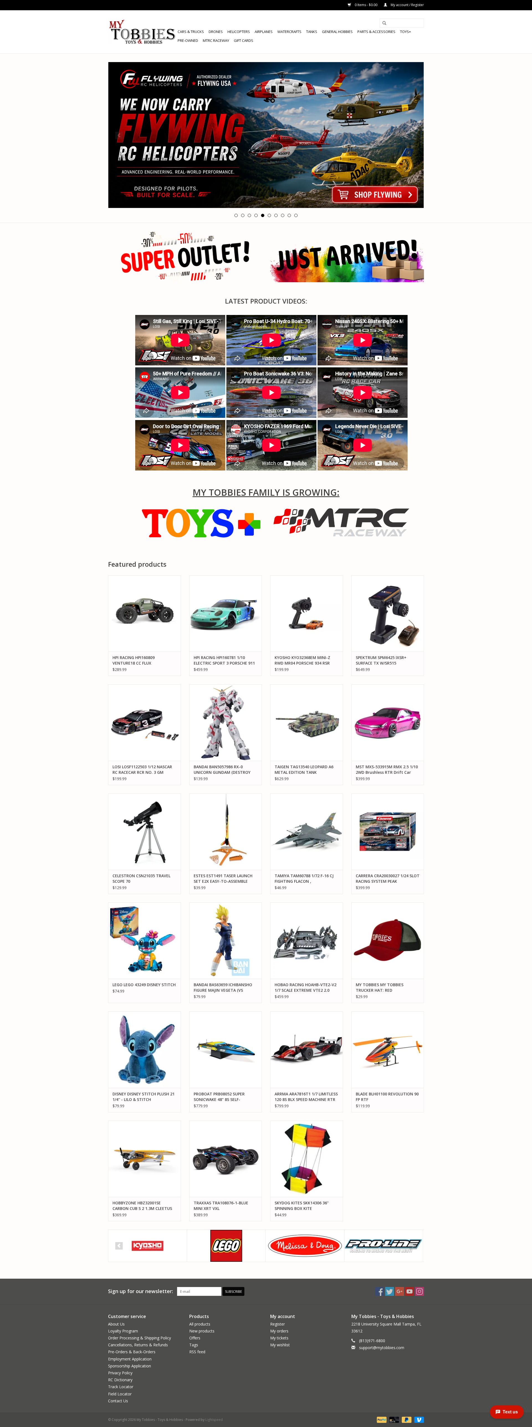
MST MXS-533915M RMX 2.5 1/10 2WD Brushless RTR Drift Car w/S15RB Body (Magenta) (387, 769)
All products (199, 1324)
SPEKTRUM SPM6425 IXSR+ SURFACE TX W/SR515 (381, 660)
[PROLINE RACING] (383, 1246)
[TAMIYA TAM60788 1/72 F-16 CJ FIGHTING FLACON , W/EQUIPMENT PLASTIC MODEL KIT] (306, 831)
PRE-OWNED (188, 40)
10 (296, 215)
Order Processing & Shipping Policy (139, 1337)
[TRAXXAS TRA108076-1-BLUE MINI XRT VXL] (225, 1159)
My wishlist (280, 1344)
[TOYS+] (203, 522)
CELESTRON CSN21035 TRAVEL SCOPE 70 (141, 878)
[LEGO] (226, 1246)
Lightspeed (214, 1419)
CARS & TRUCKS (191, 31)
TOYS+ (405, 31)
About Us (116, 1324)
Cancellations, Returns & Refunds (138, 1344)
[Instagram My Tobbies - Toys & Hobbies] (419, 1291)
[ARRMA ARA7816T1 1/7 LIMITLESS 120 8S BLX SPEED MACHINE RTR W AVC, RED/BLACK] (306, 1049)
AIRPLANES (264, 31)
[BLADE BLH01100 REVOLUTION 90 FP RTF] (387, 1049)
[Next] (413, 135)
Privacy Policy (120, 1372)
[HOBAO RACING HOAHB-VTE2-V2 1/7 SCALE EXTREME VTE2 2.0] (306, 940)
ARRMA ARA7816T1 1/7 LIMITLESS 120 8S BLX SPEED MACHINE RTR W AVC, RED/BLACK (306, 1096)
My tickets (279, 1337)
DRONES (216, 31)
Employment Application (130, 1359)
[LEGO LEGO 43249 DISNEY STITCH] (144, 940)
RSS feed (197, 1351)
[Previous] (119, 135)
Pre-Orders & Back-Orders (131, 1351)
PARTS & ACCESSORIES (376, 31)
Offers (194, 1337)
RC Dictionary (120, 1379)
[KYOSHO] (147, 1246)
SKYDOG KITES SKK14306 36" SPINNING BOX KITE (302, 1205)
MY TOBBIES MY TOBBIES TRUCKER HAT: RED (379, 987)
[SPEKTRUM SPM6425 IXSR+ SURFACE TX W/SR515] (387, 613)
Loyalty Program (123, 1331)
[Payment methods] (381, 1419)
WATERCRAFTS (289, 31)
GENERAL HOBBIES (337, 31)
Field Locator (120, 1394)
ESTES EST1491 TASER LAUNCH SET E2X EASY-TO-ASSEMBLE (223, 878)
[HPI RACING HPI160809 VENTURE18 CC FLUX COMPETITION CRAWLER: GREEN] (144, 613)
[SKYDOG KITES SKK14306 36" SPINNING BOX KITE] (306, 1159)
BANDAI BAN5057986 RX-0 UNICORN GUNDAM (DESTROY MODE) (222, 769)
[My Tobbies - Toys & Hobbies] (142, 32)
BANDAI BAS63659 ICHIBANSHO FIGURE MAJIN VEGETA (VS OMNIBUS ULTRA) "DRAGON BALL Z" (225, 987)
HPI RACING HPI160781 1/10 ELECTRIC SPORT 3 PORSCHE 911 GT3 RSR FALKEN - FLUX (224, 660)
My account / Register (407, 4)
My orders (279, 1331)
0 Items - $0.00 (366, 4)
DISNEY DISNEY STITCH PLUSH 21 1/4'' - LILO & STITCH (143, 1096)
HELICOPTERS (238, 31)
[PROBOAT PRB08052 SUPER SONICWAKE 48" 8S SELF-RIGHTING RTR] (225, 1049)
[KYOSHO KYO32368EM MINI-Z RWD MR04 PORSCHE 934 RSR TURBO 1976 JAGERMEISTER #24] (306, 613)
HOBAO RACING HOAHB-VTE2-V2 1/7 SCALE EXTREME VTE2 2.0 (305, 987)
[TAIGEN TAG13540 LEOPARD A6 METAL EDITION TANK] (306, 722)
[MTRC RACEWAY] (341, 522)
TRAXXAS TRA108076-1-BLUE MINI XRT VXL (221, 1205)
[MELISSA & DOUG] (305, 1246)
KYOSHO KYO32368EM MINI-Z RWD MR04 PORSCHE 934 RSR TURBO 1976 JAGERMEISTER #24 (305, 660)
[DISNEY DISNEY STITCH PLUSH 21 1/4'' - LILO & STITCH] (144, 1049)
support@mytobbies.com (381, 1347)
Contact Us (118, 1400)
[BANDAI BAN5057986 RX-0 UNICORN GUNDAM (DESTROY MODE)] (225, 722)
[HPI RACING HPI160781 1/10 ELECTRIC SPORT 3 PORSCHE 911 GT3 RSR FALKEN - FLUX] (225, 613)
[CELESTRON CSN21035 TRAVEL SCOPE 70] (144, 831)
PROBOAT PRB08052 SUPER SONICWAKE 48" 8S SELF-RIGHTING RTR (219, 1096)
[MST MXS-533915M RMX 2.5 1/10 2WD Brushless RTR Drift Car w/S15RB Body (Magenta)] (387, 722)
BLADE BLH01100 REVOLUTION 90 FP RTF (387, 1096)
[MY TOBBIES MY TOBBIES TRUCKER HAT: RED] (387, 940)
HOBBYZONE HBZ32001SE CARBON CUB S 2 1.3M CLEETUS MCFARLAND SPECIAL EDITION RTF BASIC (142, 1205)
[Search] (384, 23)
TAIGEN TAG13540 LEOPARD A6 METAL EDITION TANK (304, 769)
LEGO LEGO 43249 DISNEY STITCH (144, 984)
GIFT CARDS (243, 40)
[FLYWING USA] (266, 135)
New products (201, 1331)
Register (277, 1324)
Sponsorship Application (129, 1366)
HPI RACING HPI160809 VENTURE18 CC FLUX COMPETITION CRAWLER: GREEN (143, 660)
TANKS (311, 31)
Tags (193, 1344)
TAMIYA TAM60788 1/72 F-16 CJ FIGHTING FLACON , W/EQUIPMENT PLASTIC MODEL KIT (304, 878)
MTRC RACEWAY (216, 40)
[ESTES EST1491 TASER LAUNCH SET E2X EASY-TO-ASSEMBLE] (225, 831)
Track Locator (120, 1386)
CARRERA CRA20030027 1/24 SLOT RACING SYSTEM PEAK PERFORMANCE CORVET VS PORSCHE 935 (388, 878)
